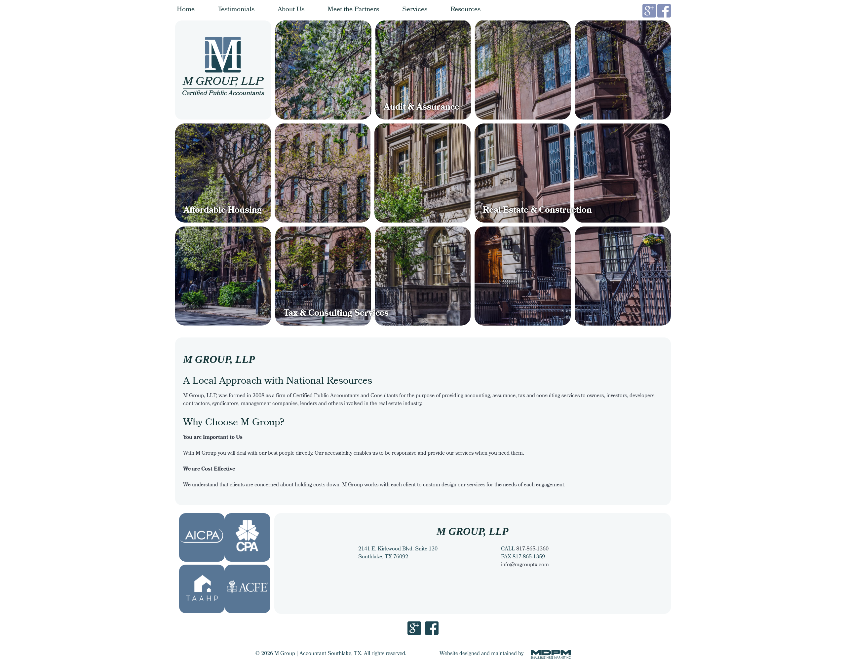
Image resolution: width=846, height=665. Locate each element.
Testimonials (236, 10)
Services (414, 10)
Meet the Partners (353, 10)
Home (186, 10)
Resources (465, 10)
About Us (291, 10)
